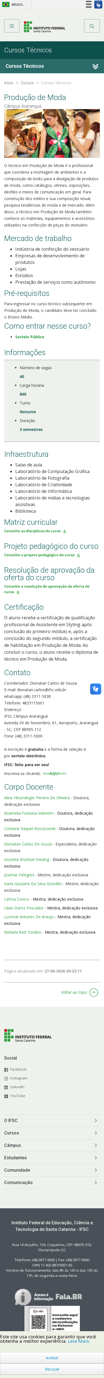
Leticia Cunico (16, 899)
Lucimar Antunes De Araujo (29, 916)
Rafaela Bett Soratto (22, 932)
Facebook (18, 1069)
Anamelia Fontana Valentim (29, 813)
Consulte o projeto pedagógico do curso (39, 554)
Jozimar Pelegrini (19, 874)
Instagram (18, 1078)
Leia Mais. (79, 1341)
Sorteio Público (29, 336)
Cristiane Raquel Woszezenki (29, 828)
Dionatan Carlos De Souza (28, 844)
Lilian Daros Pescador (24, 907)
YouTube (17, 1095)
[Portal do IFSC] (44, 27)
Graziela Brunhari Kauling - (28, 859)
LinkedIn (17, 1086)
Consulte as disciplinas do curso (32, 530)
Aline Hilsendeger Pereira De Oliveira (37, 797)
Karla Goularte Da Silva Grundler (33, 883)
